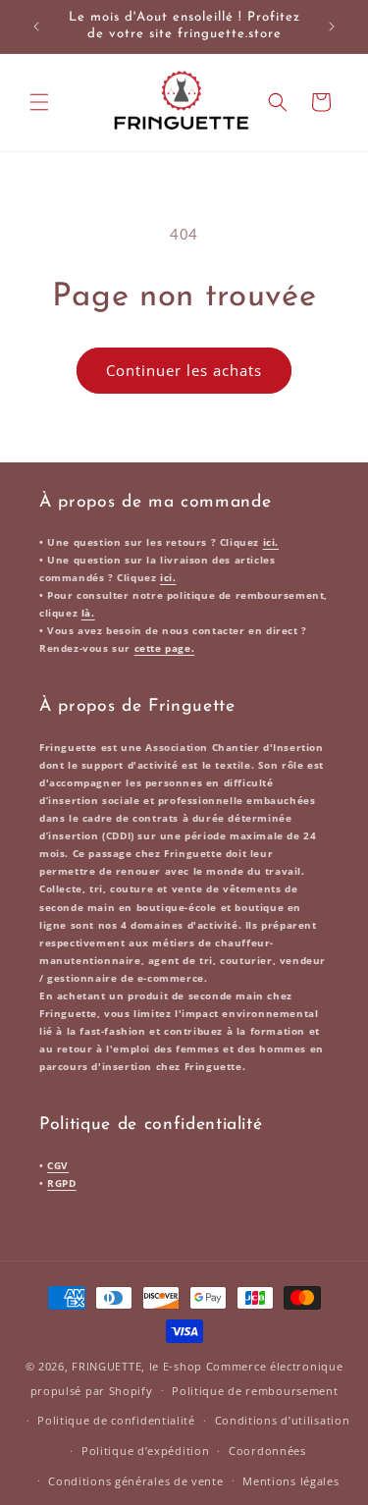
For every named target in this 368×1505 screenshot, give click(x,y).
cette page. (164, 648)
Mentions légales (290, 1481)
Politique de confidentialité (116, 1420)
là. (88, 612)
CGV (58, 1165)
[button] (39, 102)
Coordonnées (267, 1450)
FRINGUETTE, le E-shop (137, 1366)
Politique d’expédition (145, 1450)
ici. (271, 542)
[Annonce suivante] (331, 26)
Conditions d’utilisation (282, 1420)
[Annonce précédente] (36, 26)
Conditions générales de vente (135, 1481)
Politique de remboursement (255, 1390)
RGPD (61, 1183)
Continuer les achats (184, 370)
